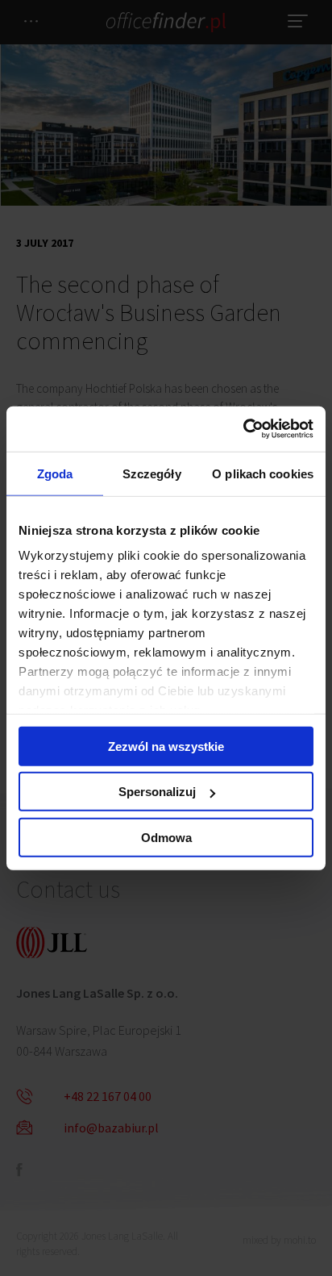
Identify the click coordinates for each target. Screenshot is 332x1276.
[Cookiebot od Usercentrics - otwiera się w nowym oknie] (242, 429)
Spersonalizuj (157, 792)
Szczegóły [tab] (151, 473)
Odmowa (166, 837)
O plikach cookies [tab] (262, 473)
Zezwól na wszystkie (166, 746)
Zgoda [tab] (55, 473)
